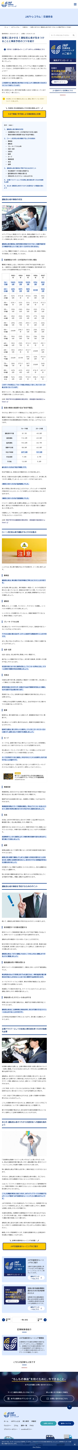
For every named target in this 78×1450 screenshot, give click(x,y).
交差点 (9, 151)
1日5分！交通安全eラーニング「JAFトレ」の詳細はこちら (26, 49)
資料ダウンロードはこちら (35, 1277)
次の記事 (40, 1319)
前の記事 (8, 1319)
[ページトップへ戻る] (69, 1407)
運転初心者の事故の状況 (13, 129)
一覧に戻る (24, 1320)
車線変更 (10, 159)
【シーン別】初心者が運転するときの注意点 (19, 138)
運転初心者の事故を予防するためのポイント (20, 168)
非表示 (10, 125)
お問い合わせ (48, 1423)
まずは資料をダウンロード (21, 1398)
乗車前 (9, 141)
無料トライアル (66, 1423)
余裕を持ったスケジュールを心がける (20, 176)
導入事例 (26, 1421)
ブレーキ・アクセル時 (14, 146)
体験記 (33, 1421)
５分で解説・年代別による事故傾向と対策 (24, 114)
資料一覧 (24, 1425)
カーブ (9, 156)
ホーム (6, 27)
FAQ (32, 1425)
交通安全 (25, 27)
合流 (9, 162)
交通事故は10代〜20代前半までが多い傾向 (22, 132)
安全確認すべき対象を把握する (18, 171)
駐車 (9, 154)
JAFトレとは (15, 1421)
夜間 (9, 164)
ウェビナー (7, 1425)
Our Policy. (37, 1447)
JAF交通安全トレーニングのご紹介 (24, 1246)
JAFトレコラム (15, 27)
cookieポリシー (26, 1429)
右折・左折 (11, 149)
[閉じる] (74, 1444)
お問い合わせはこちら (59, 1398)
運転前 (9, 144)
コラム (16, 1425)
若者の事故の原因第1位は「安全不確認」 (20, 134)
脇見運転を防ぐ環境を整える (17, 173)
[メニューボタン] (75, 4)
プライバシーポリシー (11, 1429)
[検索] (73, 35)
